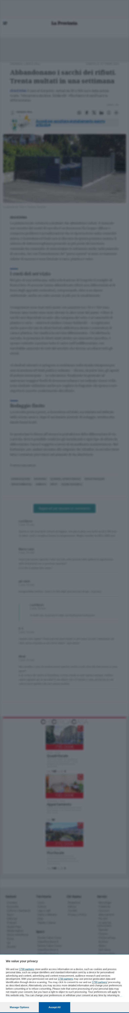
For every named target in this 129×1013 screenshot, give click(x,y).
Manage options (19, 1007)
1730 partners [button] (26, 969)
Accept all (54, 1007)
